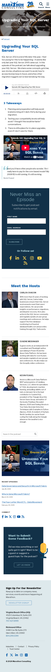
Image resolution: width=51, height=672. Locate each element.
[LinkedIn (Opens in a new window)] (17, 258)
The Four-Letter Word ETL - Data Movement (22, 502)
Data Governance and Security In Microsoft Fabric (24, 486)
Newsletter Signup (19, 603)
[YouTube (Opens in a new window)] (39, 258)
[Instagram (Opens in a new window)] (32, 258)
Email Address (14, 228)
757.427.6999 (12, 621)
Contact (21, 646)
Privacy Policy (33, 646)
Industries (10, 646)
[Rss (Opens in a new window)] (25, 263)
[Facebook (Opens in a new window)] (10, 258)
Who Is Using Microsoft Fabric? (16, 494)
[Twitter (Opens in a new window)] (25, 258)
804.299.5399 (12, 636)
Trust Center (14, 649)
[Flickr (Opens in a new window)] (26, 655)
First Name (12, 217)
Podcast (6, 39)
